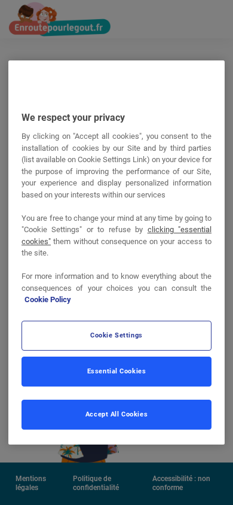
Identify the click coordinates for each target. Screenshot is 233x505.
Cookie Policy (47, 299)
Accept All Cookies (116, 414)
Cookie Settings (116, 335)
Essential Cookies (116, 371)
